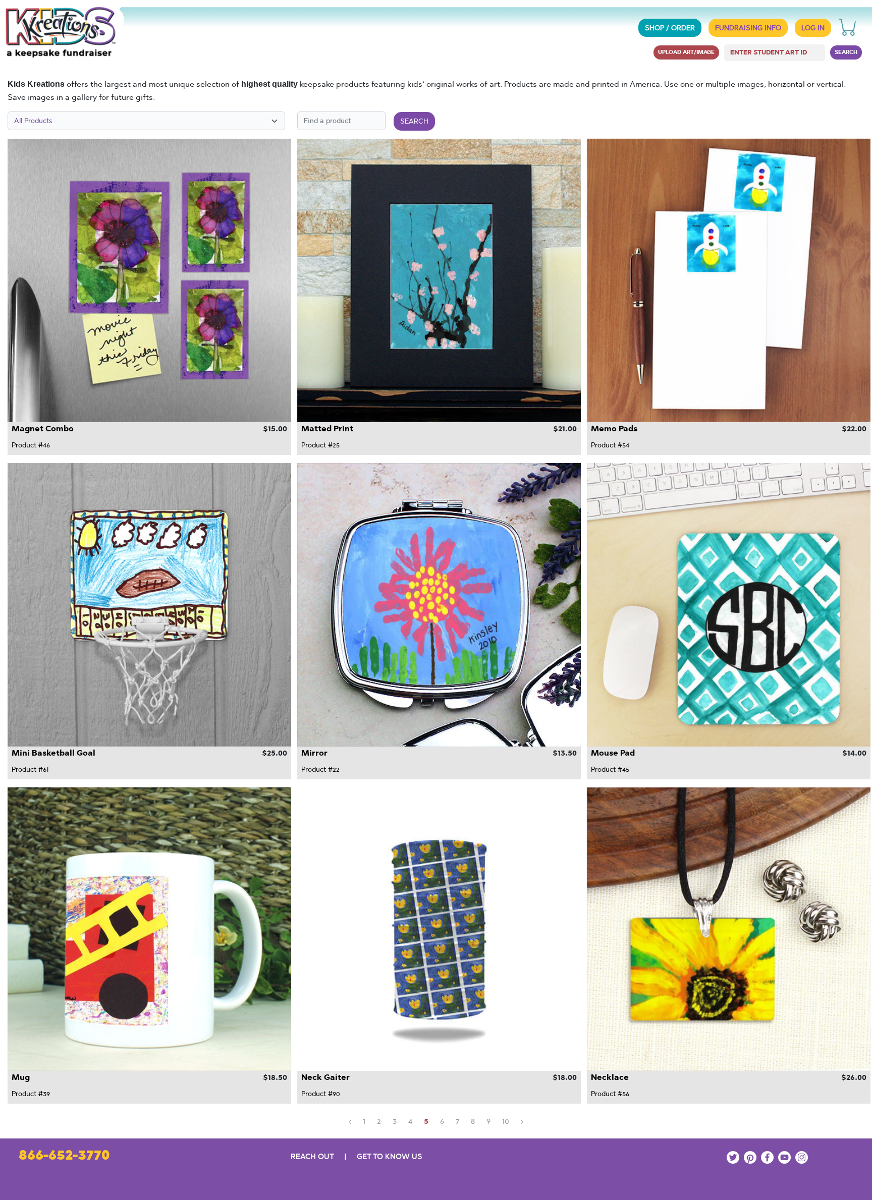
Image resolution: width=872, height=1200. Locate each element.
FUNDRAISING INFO (748, 27)
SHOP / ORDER (670, 27)
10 (505, 1121)
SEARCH (846, 51)
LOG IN (813, 27)
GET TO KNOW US (389, 1156)
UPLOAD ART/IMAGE (686, 51)
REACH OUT (312, 1156)
